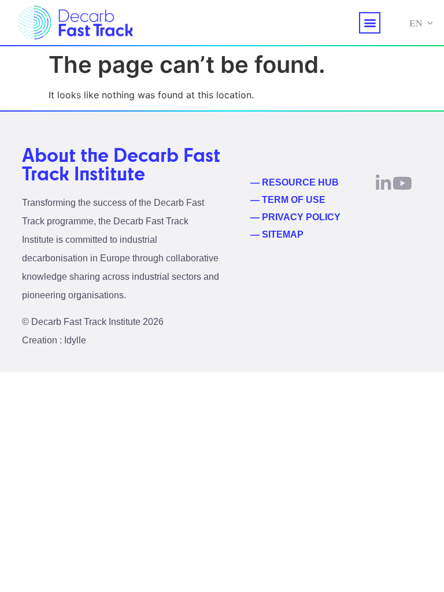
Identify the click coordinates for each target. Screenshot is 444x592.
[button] (369, 23)
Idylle (75, 340)
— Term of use (287, 200)
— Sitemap (277, 234)
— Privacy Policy (295, 217)
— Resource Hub (294, 182)
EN (416, 23)
